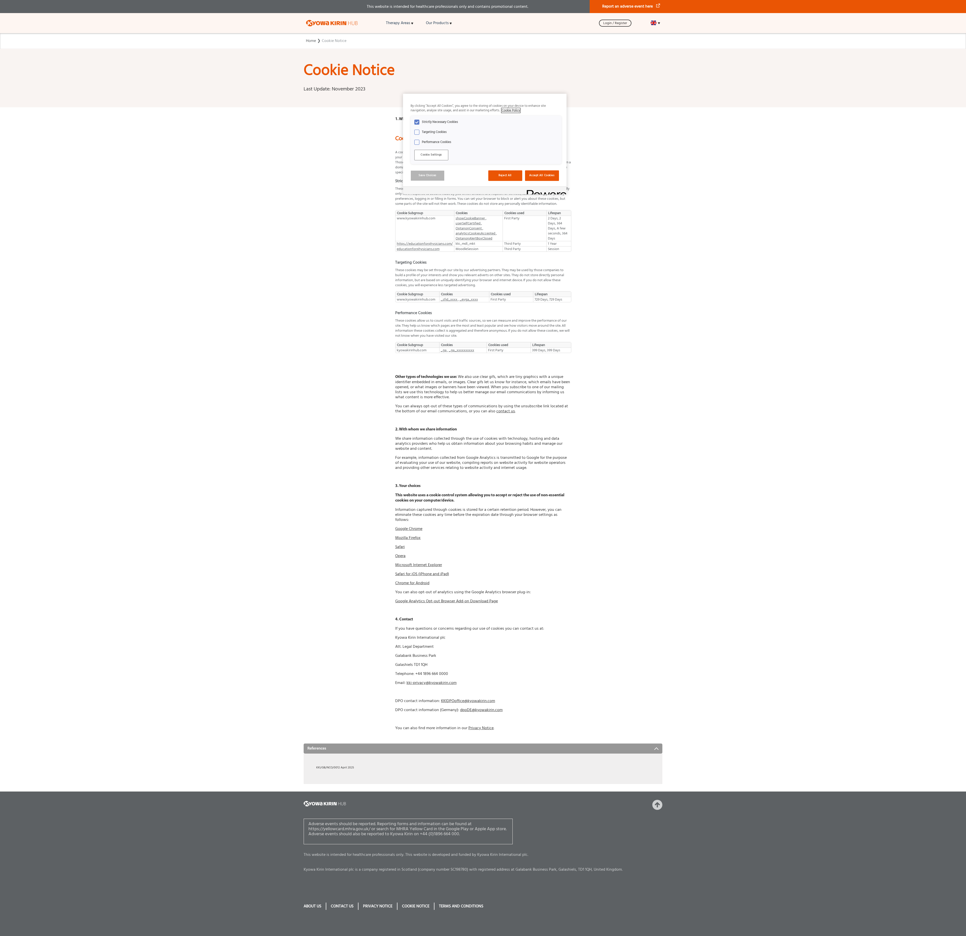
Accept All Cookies (541, 175)
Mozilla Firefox (408, 537)
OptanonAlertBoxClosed (474, 238)
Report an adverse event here (627, 6)
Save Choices (427, 175)
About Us (312, 906)
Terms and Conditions (461, 906)
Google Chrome (408, 528)
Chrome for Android (412, 583)
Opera (400, 556)
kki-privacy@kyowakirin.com (432, 682)
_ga (444, 350)
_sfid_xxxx (449, 299)
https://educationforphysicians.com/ (425, 243)
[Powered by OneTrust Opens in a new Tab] (545, 191)
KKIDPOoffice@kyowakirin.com (468, 701)
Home (311, 40)
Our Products (437, 23)
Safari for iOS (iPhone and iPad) (422, 574)
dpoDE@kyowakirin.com (481, 710)
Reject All (505, 175)
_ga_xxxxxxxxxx (461, 350)
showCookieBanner (471, 218)
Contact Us (342, 906)
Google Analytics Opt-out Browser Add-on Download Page (446, 601)
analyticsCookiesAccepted (476, 233)
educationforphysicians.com (418, 249)
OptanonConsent (469, 228)
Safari (400, 547)
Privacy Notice (481, 728)
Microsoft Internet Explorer (418, 565)
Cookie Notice (334, 40)
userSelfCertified (468, 223)
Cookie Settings (431, 155)
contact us (505, 411)
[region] (485, 144)
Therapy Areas (398, 23)
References (316, 749)
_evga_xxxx (469, 299)
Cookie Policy (511, 110)
